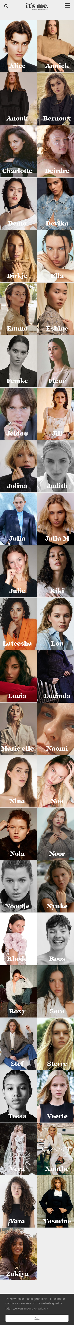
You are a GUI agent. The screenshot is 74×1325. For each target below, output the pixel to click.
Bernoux (57, 118)
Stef (17, 1064)
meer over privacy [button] (36, 1308)
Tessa (17, 1116)
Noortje (17, 906)
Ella (57, 276)
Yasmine (57, 1221)
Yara (17, 1221)
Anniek (57, 66)
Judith (57, 486)
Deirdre (57, 171)
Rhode (17, 959)
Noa (57, 801)
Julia (17, 538)
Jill (57, 433)
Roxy (17, 1011)
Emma (17, 328)
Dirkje (17, 276)
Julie (17, 591)
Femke (17, 381)
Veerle (57, 1116)
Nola (17, 854)
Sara (57, 1011)
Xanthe (57, 1169)
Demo (17, 223)
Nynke (57, 906)
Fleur (57, 381)
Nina (17, 801)
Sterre (57, 1064)
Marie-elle (17, 749)
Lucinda (57, 696)
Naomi (57, 749)
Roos (57, 959)
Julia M (57, 538)
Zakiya (17, 1274)
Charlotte (17, 171)
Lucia (17, 696)
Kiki (57, 591)
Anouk (17, 118)
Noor (57, 854)
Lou (57, 643)
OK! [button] (37, 1318)
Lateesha (17, 643)
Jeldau (17, 433)
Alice (17, 66)
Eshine (57, 328)
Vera (17, 1169)
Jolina (17, 486)
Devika (57, 223)
